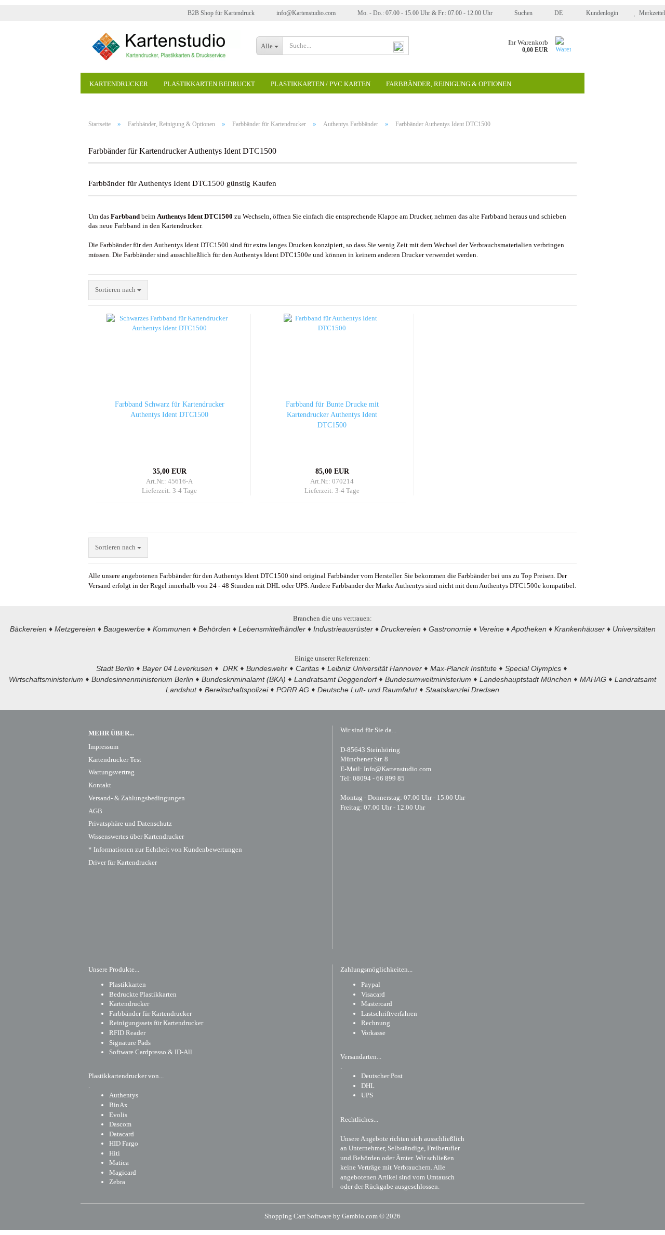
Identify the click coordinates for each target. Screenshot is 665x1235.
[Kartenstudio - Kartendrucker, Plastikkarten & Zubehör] (164, 47)
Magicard (122, 1172)
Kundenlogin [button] (600, 13)
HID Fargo (123, 1143)
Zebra (117, 1182)
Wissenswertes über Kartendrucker (136, 836)
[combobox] (118, 290)
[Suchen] (399, 46)
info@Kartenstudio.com (305, 13)
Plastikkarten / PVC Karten (320, 84)
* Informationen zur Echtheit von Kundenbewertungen (165, 849)
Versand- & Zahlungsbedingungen (136, 798)
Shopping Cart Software (297, 1216)
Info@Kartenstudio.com (397, 769)
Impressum (103, 746)
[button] (555, 13)
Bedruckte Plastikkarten (143, 994)
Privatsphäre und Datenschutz (130, 823)
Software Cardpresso (137, 1052)
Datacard (121, 1134)
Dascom (120, 1124)
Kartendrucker (118, 84)
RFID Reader (127, 1033)
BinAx (118, 1105)
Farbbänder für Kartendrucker (150, 1013)
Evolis (118, 1115)
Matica (119, 1162)
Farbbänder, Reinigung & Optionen (448, 84)
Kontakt (99, 785)
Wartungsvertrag (111, 772)
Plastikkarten (127, 984)
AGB (95, 811)
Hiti (114, 1153)
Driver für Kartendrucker (122, 862)
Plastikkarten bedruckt (209, 84)
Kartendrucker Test (114, 759)
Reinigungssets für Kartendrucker (156, 1023)
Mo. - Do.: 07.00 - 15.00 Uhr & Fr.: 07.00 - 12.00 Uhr (424, 13)
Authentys (123, 1095)
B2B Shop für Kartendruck (220, 13)
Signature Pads (130, 1042)
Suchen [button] (523, 13)
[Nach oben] (636, 1219)
